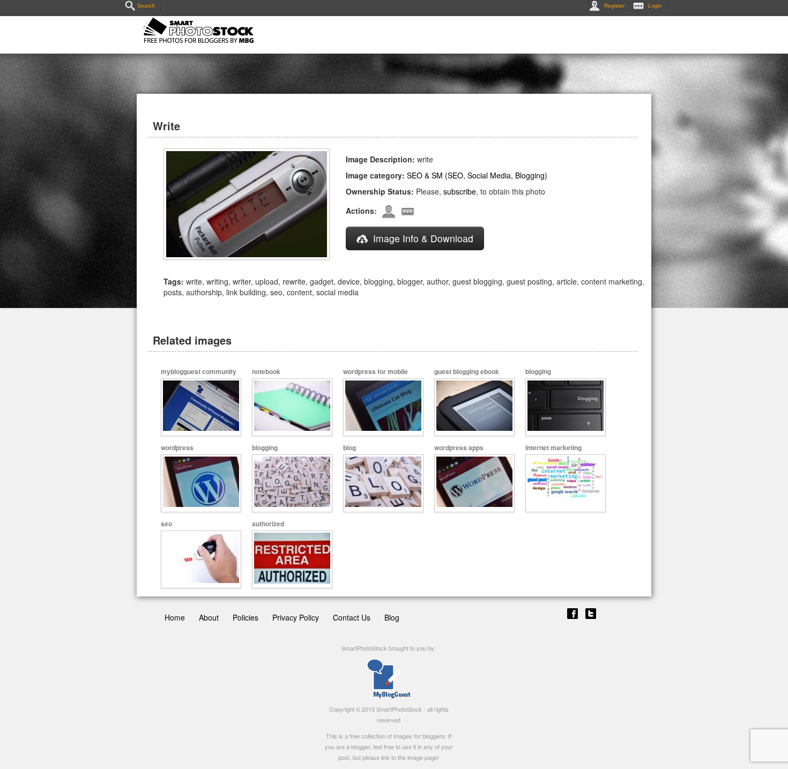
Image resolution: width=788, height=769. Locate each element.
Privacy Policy (295, 617)
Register (614, 6)
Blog (391, 617)
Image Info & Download (423, 238)
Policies (245, 617)
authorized (268, 523)
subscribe (459, 191)
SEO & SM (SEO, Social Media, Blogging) (477, 175)
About (209, 617)
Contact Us (351, 617)
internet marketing (553, 447)
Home (175, 617)
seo (166, 523)
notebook (266, 371)
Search (146, 6)
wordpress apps (459, 447)
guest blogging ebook (466, 371)
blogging (538, 371)
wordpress (177, 447)
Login (655, 6)
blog (349, 447)
